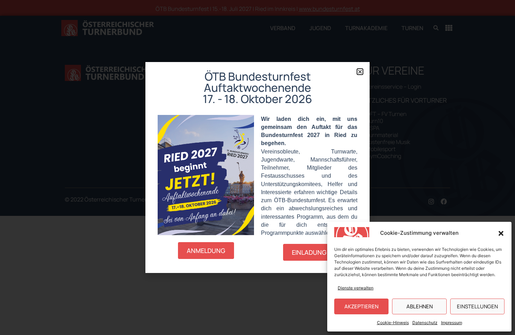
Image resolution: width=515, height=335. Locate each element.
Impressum (451, 322)
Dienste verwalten (355, 287)
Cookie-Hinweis (393, 322)
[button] (500, 233)
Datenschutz (425, 322)
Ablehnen (419, 306)
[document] (257, 167)
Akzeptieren (361, 306)
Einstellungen (477, 306)
